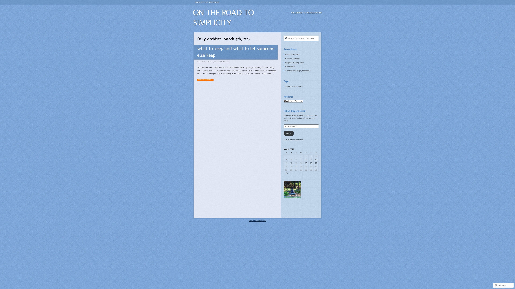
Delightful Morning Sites (294, 63)
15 (306, 163)
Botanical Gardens (292, 59)
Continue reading (205, 80)
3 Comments (224, 62)
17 (316, 163)
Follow (288, 133)
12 (291, 163)
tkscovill (201, 62)
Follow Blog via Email (294, 110)
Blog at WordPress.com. (257, 221)
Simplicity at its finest (207, 2)
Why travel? (290, 67)
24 (316, 167)
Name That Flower (292, 55)
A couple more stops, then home (297, 71)
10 (316, 160)
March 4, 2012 (212, 62)
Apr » (288, 173)
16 (311, 163)
